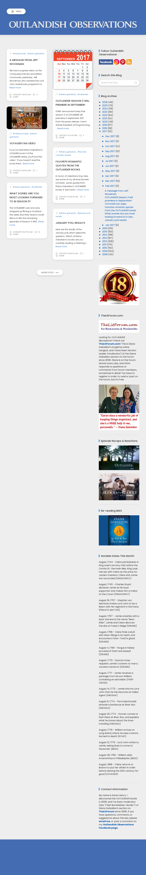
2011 (104, 244)
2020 (105, 121)
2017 (105, 131)
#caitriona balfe (20, 133)
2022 (105, 115)
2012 (105, 241)
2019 (105, 125)
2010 (105, 247)
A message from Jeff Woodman (116, 192)
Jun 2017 (110, 166)
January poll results (70, 223)
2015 (105, 231)
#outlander (83, 94)
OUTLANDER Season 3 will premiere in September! (119, 199)
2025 (105, 105)
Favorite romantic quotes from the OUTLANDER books (69, 165)
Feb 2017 (110, 186)
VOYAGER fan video (23, 143)
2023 (105, 111)
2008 (105, 254)
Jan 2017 (110, 225)
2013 (105, 238)
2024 (105, 108)
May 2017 (110, 171)
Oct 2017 (110, 146)
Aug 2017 (110, 156)
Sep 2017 (110, 151)
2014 (105, 234)
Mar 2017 (110, 181)
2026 (105, 102)
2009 (105, 251)
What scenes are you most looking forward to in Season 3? (26, 197)
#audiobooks (19, 53)
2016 (105, 228)
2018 (105, 128)
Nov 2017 (110, 141)
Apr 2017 (110, 176)
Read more (15, 87)
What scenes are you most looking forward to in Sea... (120, 215)
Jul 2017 (109, 161)
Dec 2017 (110, 136)
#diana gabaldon (35, 53)
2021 (105, 118)
